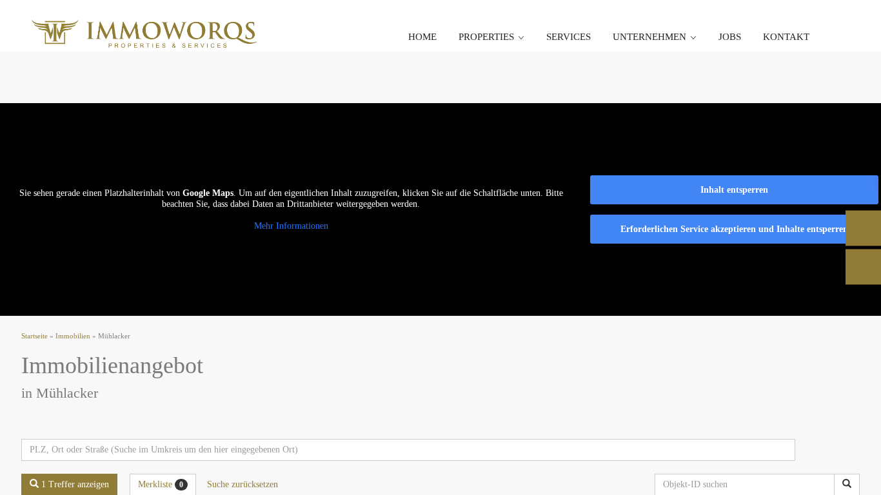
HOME (422, 37)
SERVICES (568, 37)
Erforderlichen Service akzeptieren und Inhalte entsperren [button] (734, 229)
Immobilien (72, 336)
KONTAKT (786, 37)
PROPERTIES (486, 37)
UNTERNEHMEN (649, 37)
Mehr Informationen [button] (291, 226)
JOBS (729, 37)
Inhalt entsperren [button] (734, 190)
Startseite (34, 336)
